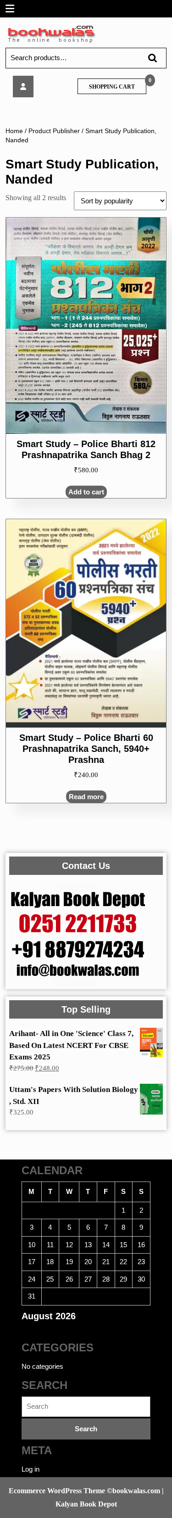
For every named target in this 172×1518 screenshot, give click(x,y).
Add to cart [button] (86, 492)
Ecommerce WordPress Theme (57, 1491)
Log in (30, 1469)
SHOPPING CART (112, 87)
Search (148, 58)
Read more (86, 797)
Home (14, 131)
